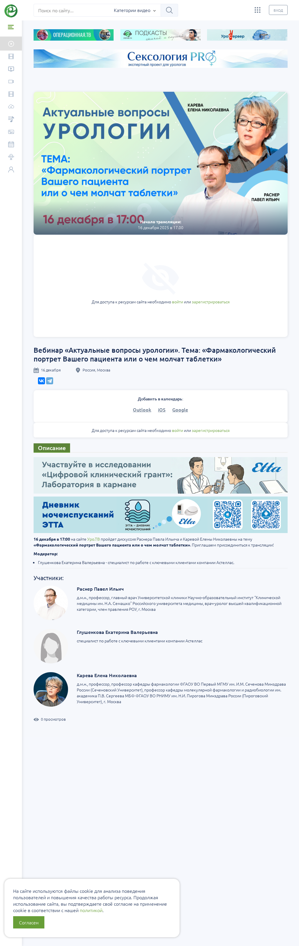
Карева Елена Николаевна (107, 675)
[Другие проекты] (257, 10)
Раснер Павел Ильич (100, 588)
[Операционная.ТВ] (11, 94)
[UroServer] (11, 107)
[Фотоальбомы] (11, 132)
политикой (91, 910)
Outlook (142, 409)
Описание (52, 448)
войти (177, 302)
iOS (162, 409)
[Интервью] (11, 157)
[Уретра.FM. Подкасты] (11, 119)
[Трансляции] (11, 82)
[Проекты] (11, 69)
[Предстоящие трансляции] (11, 44)
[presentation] (23, 89)
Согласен (29, 922)
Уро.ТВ (93, 539)
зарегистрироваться (211, 302)
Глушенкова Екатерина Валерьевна (117, 632)
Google (180, 409)
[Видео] (11, 57)
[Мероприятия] (11, 145)
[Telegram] (49, 380)
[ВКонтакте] (41, 380)
